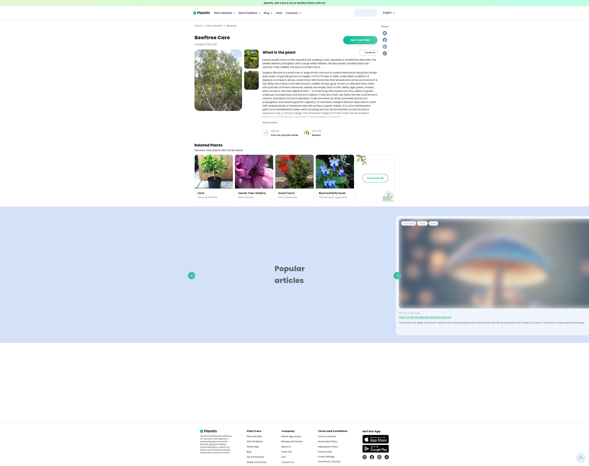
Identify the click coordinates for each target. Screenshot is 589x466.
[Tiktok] (387, 457)
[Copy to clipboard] (385, 53)
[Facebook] (385, 40)
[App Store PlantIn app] (375, 439)
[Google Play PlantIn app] (375, 449)
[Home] (201, 12)
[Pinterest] (385, 46)
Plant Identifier (214, 25)
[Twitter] (385, 33)
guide (433, 223)
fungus (422, 223)
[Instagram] (364, 457)
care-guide (408, 223)
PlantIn (198, 25)
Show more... (270, 122)
